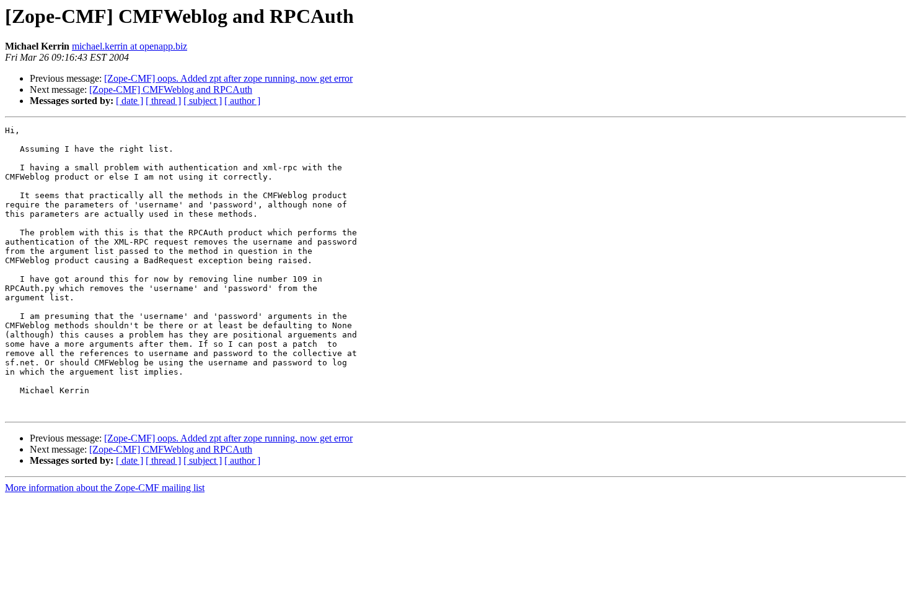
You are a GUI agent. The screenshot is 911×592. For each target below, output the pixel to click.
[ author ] (242, 100)
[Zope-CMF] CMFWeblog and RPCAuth (170, 89)
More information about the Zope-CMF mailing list (105, 487)
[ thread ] (163, 100)
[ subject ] (202, 100)
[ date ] (129, 100)
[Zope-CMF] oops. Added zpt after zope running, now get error (228, 78)
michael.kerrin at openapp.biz (129, 46)
